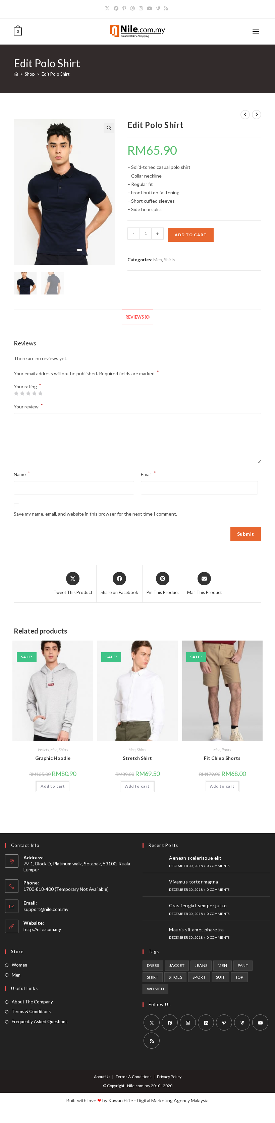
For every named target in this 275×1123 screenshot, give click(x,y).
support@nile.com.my (45, 909)
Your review (28, 405)
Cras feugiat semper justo (198, 905)
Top (239, 977)
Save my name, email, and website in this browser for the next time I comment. (95, 514)
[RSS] (166, 8)
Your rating (27, 386)
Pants (226, 749)
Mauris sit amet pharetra (196, 929)
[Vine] (158, 8)
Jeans (201, 965)
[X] (108, 8)
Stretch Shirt (137, 758)
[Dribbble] (132, 8)
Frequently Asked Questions (39, 1021)
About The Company (32, 1001)
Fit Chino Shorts (222, 758)
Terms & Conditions (31, 1011)
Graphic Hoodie (52, 758)
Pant (243, 965)
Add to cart (191, 234)
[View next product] (256, 114)
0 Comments (218, 866)
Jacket (176, 965)
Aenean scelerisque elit (195, 858)
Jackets (43, 749)
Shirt (152, 977)
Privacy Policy (169, 1076)
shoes (175, 977)
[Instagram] (141, 8)
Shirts (169, 259)
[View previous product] (245, 114)
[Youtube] (149, 8)
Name (22, 473)
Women (19, 965)
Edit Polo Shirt (55, 74)
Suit (220, 977)
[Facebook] (116, 8)
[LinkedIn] (206, 1022)
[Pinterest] (124, 8)
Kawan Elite (120, 1100)
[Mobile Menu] (257, 31)
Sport (199, 977)
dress (153, 965)
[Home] (16, 74)
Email (148, 473)
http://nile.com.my (42, 929)
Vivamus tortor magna (193, 881)
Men (157, 259)
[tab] (137, 317)
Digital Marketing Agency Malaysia (173, 1100)
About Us (102, 1076)
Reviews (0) (137, 317)
